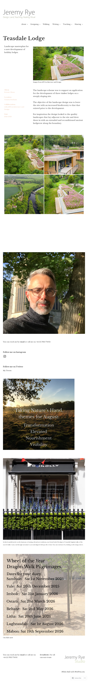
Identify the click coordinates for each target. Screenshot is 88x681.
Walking (46, 24)
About (23, 24)
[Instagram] (4, 356)
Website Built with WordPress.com (73, 672)
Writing (55, 24)
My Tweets (7, 371)
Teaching (66, 24)
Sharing (78, 24)
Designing (34, 24)
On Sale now (8, 638)
